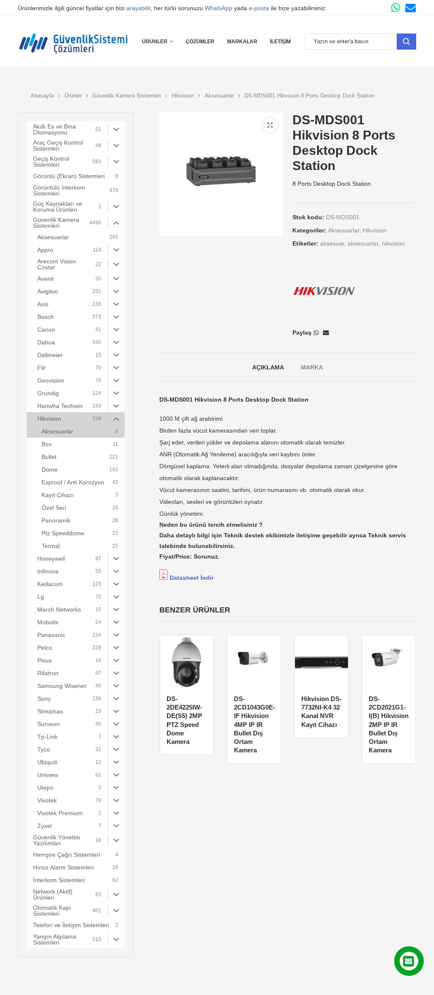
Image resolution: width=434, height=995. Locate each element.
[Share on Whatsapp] (316, 332)
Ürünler (154, 42)
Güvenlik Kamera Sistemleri (126, 95)
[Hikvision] (324, 291)
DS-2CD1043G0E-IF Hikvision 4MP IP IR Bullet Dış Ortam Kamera (254, 724)
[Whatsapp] (396, 8)
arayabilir (138, 8)
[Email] (410, 8)
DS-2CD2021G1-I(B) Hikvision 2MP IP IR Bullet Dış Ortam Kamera (389, 724)
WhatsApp (218, 8)
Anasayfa (42, 95)
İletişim (280, 42)
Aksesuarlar (219, 95)
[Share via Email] (326, 332)
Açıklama (268, 367)
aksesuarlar (363, 243)
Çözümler (200, 42)
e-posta (259, 8)
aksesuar (332, 243)
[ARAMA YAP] (406, 42)
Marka (312, 367)
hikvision (393, 243)
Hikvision (183, 95)
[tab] (268, 367)
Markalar (242, 42)
